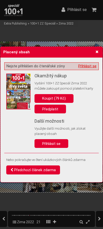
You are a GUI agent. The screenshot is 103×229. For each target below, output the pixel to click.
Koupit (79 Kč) (54, 98)
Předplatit (50, 109)
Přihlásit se (87, 66)
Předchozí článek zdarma (34, 170)
